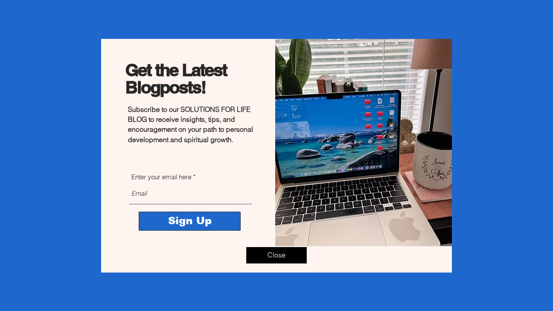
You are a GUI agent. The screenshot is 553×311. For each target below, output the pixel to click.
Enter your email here (161, 177)
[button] (276, 255)
